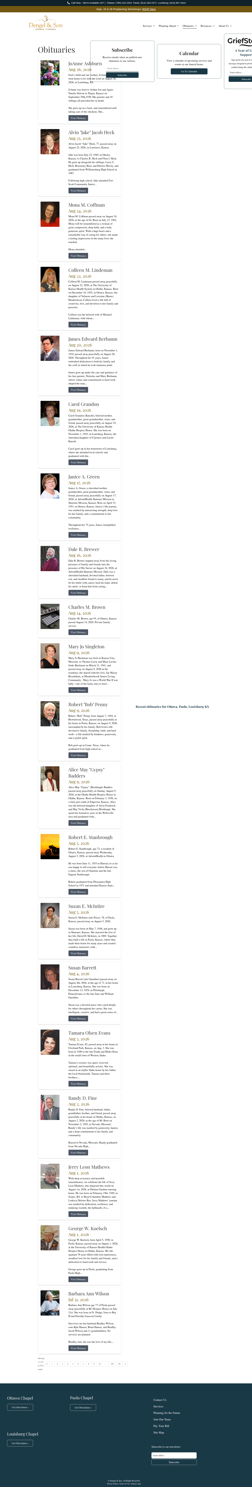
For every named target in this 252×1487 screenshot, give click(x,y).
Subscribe (122, 75)
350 (112, 1364)
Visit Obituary (78, 118)
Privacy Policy (112, 1483)
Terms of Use (124, 1483)
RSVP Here (149, 9)
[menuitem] (149, 26)
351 (119, 1364)
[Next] (125, 1363)
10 (100, 1364)
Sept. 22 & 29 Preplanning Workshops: (119, 9)
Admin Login (136, 1483)
